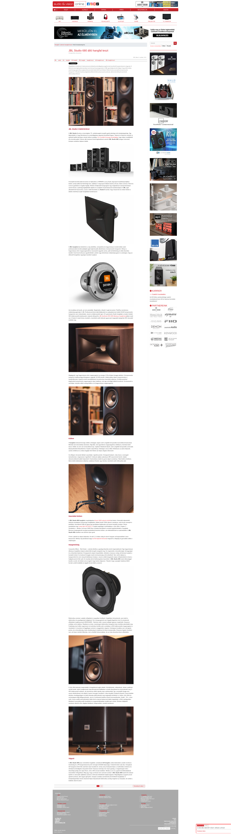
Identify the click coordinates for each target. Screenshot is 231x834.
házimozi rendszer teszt (105, 797)
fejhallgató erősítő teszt (63, 807)
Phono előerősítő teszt (63, 800)
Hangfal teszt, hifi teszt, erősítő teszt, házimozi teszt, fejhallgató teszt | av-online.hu (72, 4)
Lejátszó (120, 17)
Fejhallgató (105, 17)
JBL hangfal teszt (110, 60)
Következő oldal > (139, 786)
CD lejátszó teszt (103, 807)
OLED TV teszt (103, 816)
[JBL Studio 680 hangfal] (101, 101)
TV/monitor (167, 21)
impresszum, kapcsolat (170, 821)
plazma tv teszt (103, 813)
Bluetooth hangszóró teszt (147, 798)
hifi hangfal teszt (99, 60)
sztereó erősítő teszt (62, 796)
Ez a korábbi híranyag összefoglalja (108, 137)
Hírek (57, 821)
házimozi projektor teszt (63, 812)
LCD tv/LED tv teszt (104, 812)
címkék (174, 818)
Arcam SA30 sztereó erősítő (102, 520)
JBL (55, 60)
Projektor (150, 17)
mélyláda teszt (144, 800)
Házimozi (73, 17)
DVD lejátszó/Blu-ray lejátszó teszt (108, 805)
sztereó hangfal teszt (66, 44)
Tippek (57, 820)
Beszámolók (60, 823)
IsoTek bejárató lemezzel (99, 538)
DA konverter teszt (62, 798)
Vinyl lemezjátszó (103, 808)
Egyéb (134, 17)
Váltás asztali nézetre (59, 830)
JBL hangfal (82, 60)
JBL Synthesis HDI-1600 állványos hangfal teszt (113, 316)
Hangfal (89, 17)
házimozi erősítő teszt (104, 796)
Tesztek (58, 793)
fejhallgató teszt (61, 805)
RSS (175, 819)
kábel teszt (143, 806)
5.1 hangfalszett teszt (146, 796)
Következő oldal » (201, 831)
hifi (63, 60)
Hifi (57, 17)
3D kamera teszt (145, 805)
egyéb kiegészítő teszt (147, 807)
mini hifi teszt (60, 797)
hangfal (68, 60)
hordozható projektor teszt (64, 814)
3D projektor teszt (61, 813)
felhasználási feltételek (170, 824)
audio (59, 60)
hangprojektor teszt (146, 801)
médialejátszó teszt (104, 806)
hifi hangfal (74, 60)
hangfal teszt (90, 60)
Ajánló (58, 818)
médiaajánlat (172, 822)
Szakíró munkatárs (159, 294)
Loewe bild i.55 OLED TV (86, 526)
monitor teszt (102, 814)
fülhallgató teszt (61, 806)
